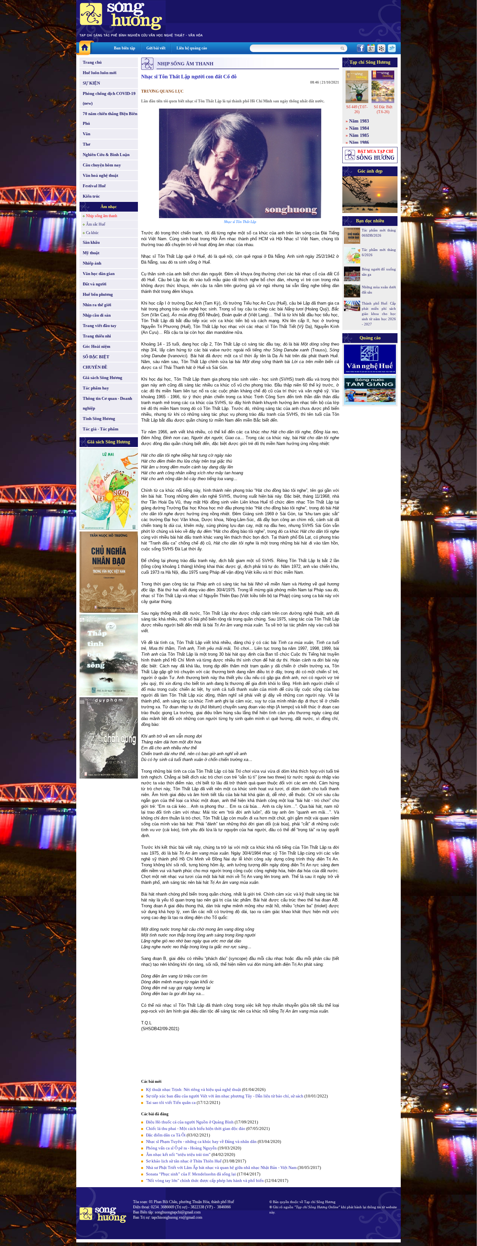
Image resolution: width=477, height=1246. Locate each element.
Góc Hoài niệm (96, 346)
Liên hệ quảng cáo (192, 48)
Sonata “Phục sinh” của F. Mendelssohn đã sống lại (191, 1174)
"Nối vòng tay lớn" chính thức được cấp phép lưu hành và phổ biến (205, 1180)
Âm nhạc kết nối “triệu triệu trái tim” (178, 1154)
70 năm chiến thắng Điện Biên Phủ (110, 118)
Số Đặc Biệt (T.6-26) (383, 109)
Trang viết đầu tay (99, 325)
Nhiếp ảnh (92, 263)
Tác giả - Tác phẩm (100, 428)
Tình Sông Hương (99, 418)
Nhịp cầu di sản (97, 315)
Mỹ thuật (91, 252)
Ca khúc (92, 232)
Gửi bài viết (155, 48)
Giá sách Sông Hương (102, 377)
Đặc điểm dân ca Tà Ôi (166, 1135)
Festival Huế (94, 185)
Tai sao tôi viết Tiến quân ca (171, 1102)
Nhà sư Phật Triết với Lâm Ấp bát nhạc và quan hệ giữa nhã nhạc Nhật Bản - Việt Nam (221, 1167)
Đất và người (94, 284)
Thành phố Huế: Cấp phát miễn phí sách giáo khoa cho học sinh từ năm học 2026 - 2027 (379, 313)
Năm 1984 (359, 128)
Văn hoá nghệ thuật (100, 175)
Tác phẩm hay (96, 388)
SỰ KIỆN (91, 83)
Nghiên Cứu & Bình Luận (106, 154)
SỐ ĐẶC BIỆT (96, 356)
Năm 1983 (359, 121)
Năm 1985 (359, 135)
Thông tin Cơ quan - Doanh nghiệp (107, 403)
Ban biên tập (124, 48)
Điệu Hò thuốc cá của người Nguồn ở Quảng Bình (190, 1122)
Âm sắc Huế (95, 224)
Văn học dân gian (99, 273)
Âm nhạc (109, 206)
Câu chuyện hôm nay (102, 165)
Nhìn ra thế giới (97, 304)
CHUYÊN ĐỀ (95, 367)
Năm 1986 (359, 142)
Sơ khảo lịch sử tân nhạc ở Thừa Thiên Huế (184, 1161)
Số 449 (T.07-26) (357, 109)
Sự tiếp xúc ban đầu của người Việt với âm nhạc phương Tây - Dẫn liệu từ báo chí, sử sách (224, 1096)
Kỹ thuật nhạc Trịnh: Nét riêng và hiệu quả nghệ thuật (193, 1089)
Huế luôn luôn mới (99, 72)
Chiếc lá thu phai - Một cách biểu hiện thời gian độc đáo (195, 1128)
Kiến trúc (91, 196)
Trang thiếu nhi (97, 336)
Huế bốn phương (98, 294)
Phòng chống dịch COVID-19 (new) (109, 98)
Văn (86, 133)
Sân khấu (91, 242)
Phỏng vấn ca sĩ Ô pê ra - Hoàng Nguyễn (181, 1148)
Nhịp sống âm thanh (101, 216)
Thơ (86, 144)
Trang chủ (92, 62)
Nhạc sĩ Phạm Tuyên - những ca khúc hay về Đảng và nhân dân (201, 1141)
